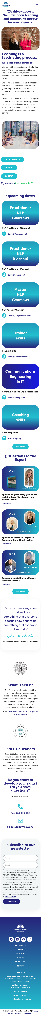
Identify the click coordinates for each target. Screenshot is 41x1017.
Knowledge (20, 962)
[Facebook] (11, 939)
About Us (20, 954)
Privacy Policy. (10, 897)
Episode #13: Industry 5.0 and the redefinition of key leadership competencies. (19, 497)
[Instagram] (29, 939)
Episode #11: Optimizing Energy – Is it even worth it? (20, 579)
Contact (20, 966)
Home (20, 949)
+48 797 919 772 (22, 995)
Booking (20, 958)
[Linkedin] (17, 939)
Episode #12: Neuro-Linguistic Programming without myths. (18, 538)
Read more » (6, 503)
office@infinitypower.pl (21, 999)
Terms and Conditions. (23, 1013)
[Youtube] (23, 939)
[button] (37, 4)
